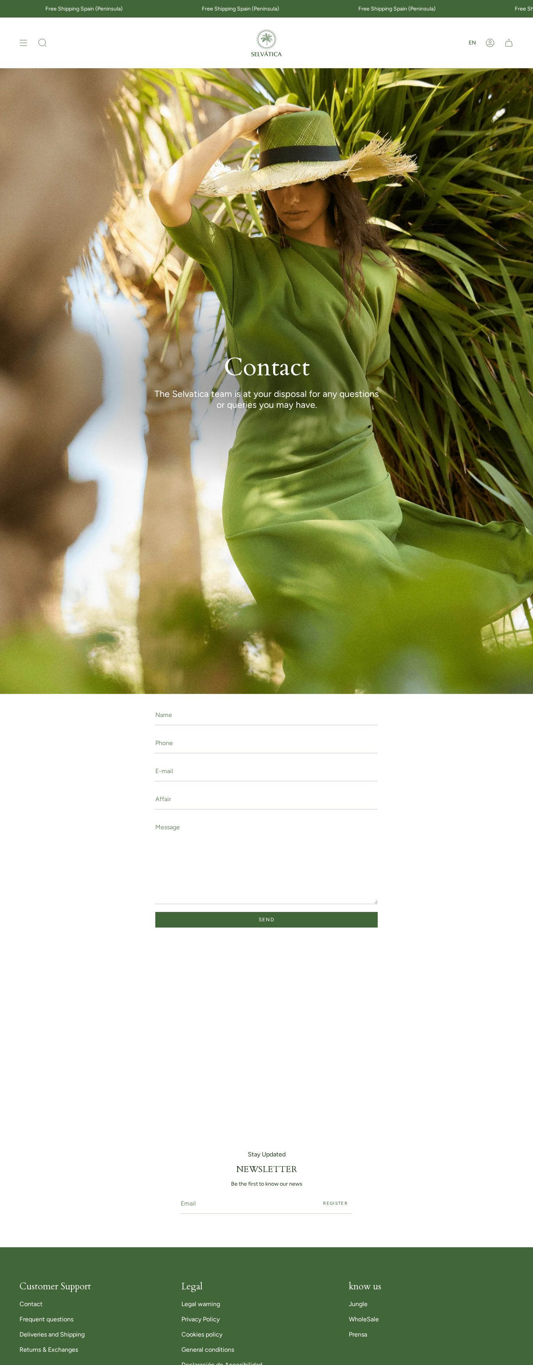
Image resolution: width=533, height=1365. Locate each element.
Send (266, 919)
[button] (42, 43)
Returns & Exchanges (49, 1349)
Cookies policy (201, 1334)
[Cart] (508, 43)
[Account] (490, 43)
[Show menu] (23, 43)
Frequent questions (46, 1319)
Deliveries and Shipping (52, 1334)
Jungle (358, 1304)
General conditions (207, 1349)
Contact (31, 1304)
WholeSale (364, 1319)
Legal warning (200, 1304)
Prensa (358, 1334)
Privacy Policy (200, 1319)
